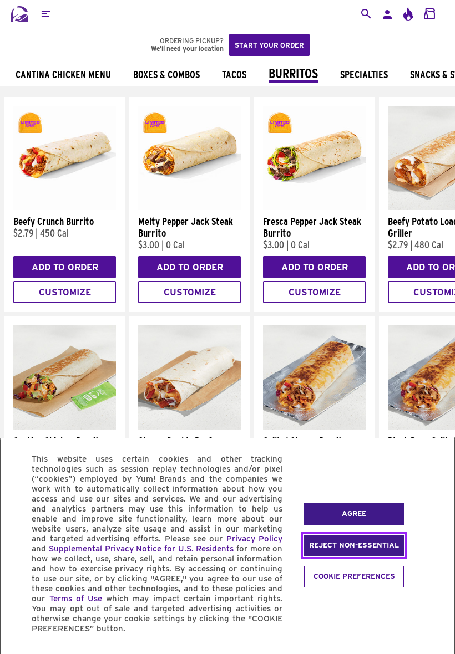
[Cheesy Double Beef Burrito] (189, 426)
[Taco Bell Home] (19, 14)
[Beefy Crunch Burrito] (64, 207)
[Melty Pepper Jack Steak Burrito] (189, 207)
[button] (45, 14)
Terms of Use (75, 599)
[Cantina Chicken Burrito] (64, 426)
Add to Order (65, 267)
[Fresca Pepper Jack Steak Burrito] (314, 207)
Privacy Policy (254, 539)
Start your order (269, 45)
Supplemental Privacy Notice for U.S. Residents (141, 549)
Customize (65, 292)
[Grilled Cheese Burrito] (314, 426)
